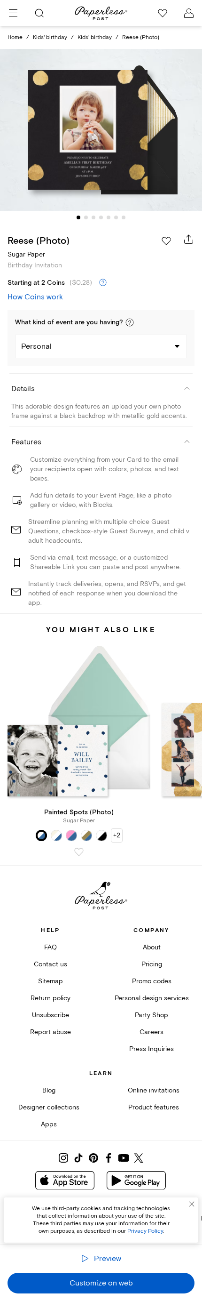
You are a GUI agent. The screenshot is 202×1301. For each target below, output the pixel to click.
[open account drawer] (189, 13)
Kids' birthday (50, 37)
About (152, 947)
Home (15, 37)
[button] (129, 322)
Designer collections (48, 1107)
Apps (49, 1124)
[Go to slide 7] (123, 217)
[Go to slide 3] (93, 217)
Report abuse (50, 1032)
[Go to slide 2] (86, 217)
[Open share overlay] (188, 239)
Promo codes (151, 981)
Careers (151, 1032)
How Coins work (35, 297)
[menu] (13, 13)
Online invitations (153, 1090)
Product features (153, 1107)
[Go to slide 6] (116, 217)
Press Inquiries (151, 1049)
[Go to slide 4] (101, 217)
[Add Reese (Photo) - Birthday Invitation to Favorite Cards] (166, 241)
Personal (36, 346)
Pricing (151, 964)
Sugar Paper (26, 254)
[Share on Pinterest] (93, 1158)
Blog (48, 1090)
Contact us (50, 964)
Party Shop (151, 1015)
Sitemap (50, 981)
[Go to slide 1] (78, 217)
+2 (116, 835)
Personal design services (152, 998)
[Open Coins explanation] (103, 283)
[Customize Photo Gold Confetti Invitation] (101, 129)
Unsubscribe (50, 1015)
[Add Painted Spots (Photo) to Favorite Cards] (79, 852)
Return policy (50, 998)
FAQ (50, 947)
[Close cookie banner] (191, 1204)
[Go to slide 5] (108, 217)
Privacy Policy (145, 1231)
